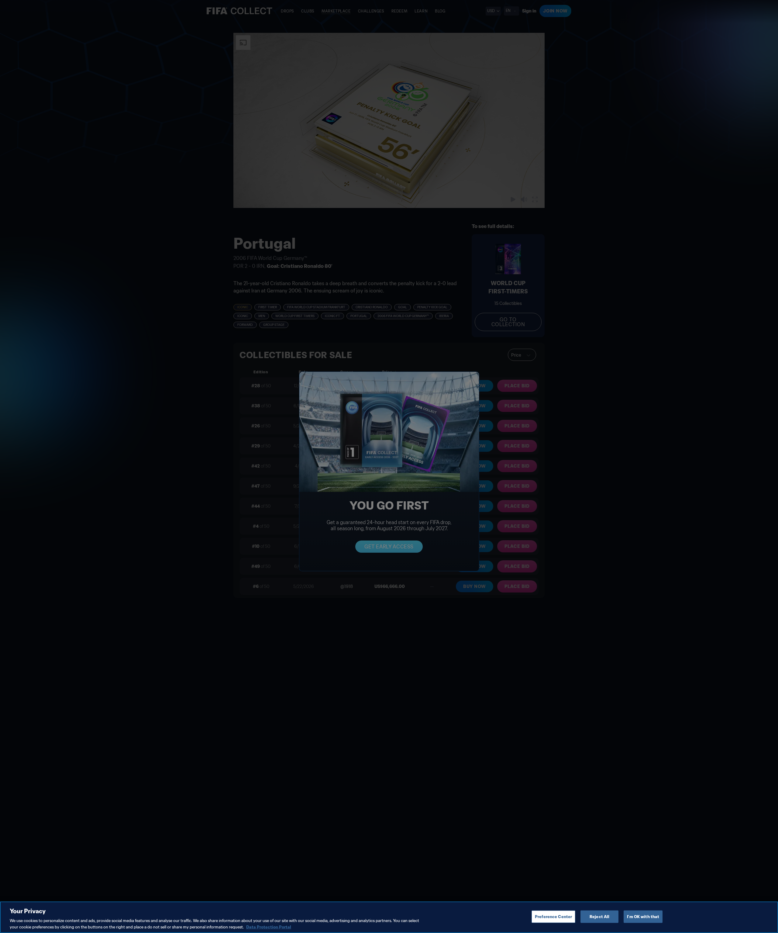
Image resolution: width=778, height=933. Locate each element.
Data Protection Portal (268, 926)
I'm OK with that (643, 916)
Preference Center (553, 916)
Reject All (599, 916)
